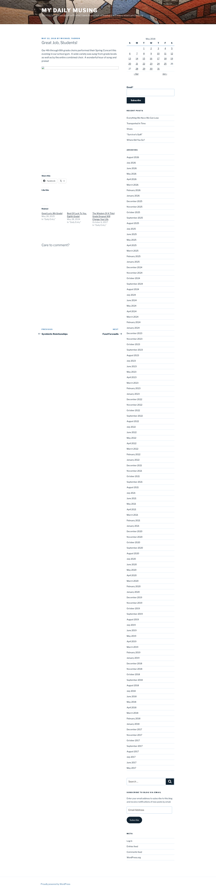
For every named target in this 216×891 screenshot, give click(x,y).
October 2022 (133, 410)
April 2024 (132, 311)
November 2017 (134, 735)
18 (165, 58)
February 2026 (133, 190)
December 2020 (134, 531)
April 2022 (131, 443)
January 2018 (133, 724)
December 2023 (134, 333)
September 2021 (135, 482)
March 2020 (133, 581)
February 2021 (133, 520)
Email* (130, 87)
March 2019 (132, 647)
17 (158, 58)
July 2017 (131, 757)
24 (158, 63)
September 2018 (135, 680)
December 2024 (134, 267)
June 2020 (132, 564)
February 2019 (133, 652)
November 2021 (134, 471)
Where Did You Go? (136, 140)
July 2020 (131, 559)
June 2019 (132, 630)
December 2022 (134, 399)
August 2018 (133, 685)
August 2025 (133, 223)
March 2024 (132, 316)
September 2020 (135, 548)
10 (158, 53)
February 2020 (134, 586)
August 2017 (133, 751)
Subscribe (134, 820)
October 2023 (133, 344)
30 (151, 68)
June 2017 (131, 762)
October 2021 (133, 476)
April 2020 (132, 575)
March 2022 (132, 448)
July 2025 (131, 228)
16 (151, 58)
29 (144, 68)
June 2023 (132, 366)
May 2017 (131, 768)
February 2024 (133, 322)
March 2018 (132, 713)
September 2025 (135, 217)
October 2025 (133, 212)
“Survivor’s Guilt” (134, 134)
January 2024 (133, 328)
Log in (129, 841)
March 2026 (132, 184)
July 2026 (131, 162)
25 (165, 63)
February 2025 (133, 256)
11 (165, 53)
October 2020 (133, 542)
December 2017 (134, 729)
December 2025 (134, 201)
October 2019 (133, 608)
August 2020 (133, 553)
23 (151, 63)
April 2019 (131, 641)
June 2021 (131, 498)
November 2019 (134, 603)
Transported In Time (136, 123)
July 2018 (131, 691)
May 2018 (131, 702)
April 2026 (132, 179)
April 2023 (132, 377)
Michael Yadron (70, 38)
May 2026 (131, 173)
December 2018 (134, 663)
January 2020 (133, 592)
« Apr (136, 74)
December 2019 (134, 597)
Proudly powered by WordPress (55, 884)
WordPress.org (134, 857)
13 (130, 58)
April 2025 (132, 245)
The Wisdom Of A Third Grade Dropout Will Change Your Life (103, 216)
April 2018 (131, 707)
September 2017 (135, 746)
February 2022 (133, 454)
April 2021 (131, 509)
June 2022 (132, 432)
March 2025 (132, 250)
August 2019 (133, 619)
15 (144, 58)
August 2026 (133, 157)
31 (158, 68)
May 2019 (131, 636)
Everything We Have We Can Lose (143, 118)
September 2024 (135, 284)
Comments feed (134, 852)
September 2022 (135, 416)
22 (144, 63)
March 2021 (132, 515)
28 (137, 68)
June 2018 (132, 696)
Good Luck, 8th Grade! (52, 213)
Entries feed (132, 846)
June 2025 (132, 234)
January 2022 (133, 460)
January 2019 (133, 658)
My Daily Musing (70, 10)
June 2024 (132, 300)
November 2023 (134, 339)
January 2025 (133, 261)
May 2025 (131, 240)
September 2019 (135, 614)
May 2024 (131, 305)
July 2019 (131, 625)
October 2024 (133, 278)
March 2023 (132, 383)
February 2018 (133, 718)
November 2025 (134, 206)
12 (172, 53)
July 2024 (131, 295)
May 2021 (131, 504)
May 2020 (132, 570)
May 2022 (131, 438)
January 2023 (133, 394)
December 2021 (134, 465)
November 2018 (134, 669)
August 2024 (133, 289)
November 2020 (135, 537)
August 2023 (133, 355)
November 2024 (134, 272)
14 (137, 58)
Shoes (130, 129)
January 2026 (133, 195)
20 (129, 63)
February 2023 (133, 388)
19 (172, 58)
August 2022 (133, 421)
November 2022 (134, 404)
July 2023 (131, 360)
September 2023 (135, 349)
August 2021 (133, 487)
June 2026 (132, 168)
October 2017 (133, 740)
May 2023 (131, 372)
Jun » (165, 74)
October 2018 (133, 674)
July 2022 (131, 427)
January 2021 (133, 526)
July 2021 (131, 493)
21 (137, 63)
